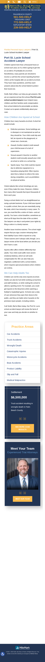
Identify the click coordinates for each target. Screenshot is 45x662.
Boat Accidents (14, 363)
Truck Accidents (14, 340)
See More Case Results (22, 428)
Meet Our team (22, 499)
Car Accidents (13, 334)
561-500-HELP (23, 17)
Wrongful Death (14, 345)
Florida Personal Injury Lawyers (17, 50)
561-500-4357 (22, 558)
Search (24, 2)
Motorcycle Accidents (17, 357)
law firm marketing (17, 653)
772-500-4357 (21, 579)
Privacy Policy (22, 638)
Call (13, 2)
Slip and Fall (12, 374)
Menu (34, 2)
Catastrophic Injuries (16, 351)
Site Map (12, 638)
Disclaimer (33, 638)
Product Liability (14, 368)
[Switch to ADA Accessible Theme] (3, 654)
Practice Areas (22, 326)
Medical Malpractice (16, 380)
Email (19, 2)
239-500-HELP (23, 27)
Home (8, 2)
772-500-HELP (23, 22)
